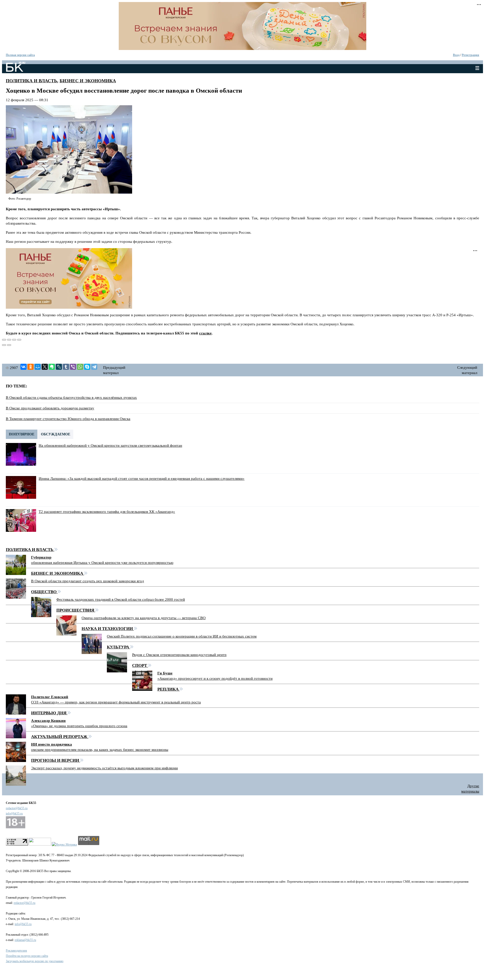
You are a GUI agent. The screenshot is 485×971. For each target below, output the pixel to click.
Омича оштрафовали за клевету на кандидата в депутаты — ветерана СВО (144, 618)
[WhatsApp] (80, 367)
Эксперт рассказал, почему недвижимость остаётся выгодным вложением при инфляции (104, 768)
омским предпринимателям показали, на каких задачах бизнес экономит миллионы (99, 750)
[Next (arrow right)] (9, 345)
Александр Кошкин (48, 721)
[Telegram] (94, 367)
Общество (44, 591)
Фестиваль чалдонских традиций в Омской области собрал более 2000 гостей (120, 599)
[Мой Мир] (38, 367)
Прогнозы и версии (55, 760)
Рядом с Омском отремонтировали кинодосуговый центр (179, 655)
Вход (456, 55)
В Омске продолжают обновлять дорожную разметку (50, 408)
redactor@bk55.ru (17, 808)
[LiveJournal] (59, 367)
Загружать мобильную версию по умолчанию (34, 961)
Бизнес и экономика (88, 80)
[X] (45, 367)
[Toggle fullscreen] (14, 339)
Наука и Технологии (108, 628)
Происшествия (75, 610)
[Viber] (73, 367)
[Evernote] (52, 367)
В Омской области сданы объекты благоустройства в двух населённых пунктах (71, 398)
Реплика (168, 689)
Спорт (140, 665)
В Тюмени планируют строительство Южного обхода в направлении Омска (68, 419)
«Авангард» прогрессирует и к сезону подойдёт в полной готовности (215, 678)
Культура (118, 647)
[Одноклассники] (31, 367)
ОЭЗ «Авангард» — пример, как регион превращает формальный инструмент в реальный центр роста (116, 702)
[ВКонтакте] (23, 367)
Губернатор (41, 557)
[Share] (9, 339)
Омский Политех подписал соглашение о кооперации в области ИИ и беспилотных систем (182, 636)
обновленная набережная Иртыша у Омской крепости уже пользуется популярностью (102, 563)
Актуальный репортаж (59, 736)
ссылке (205, 333)
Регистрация (470, 55)
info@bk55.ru (14, 813)
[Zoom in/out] (19, 339)
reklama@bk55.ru (25, 940)
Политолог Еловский (49, 697)
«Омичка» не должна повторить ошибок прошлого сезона (79, 726)
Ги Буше (165, 673)
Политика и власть (31, 80)
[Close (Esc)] (4, 339)
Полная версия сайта (20, 55)
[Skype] (87, 367)
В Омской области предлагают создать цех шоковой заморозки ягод (87, 581)
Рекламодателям (16, 950)
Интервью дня (49, 713)
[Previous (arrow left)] (4, 345)
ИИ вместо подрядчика (51, 744)
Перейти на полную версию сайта (27, 956)
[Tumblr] (66, 367)
